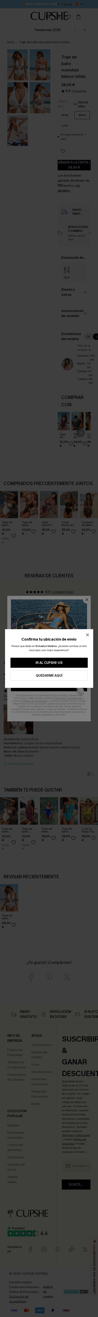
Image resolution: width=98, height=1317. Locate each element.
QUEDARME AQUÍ (49, 675)
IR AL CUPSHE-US (49, 663)
